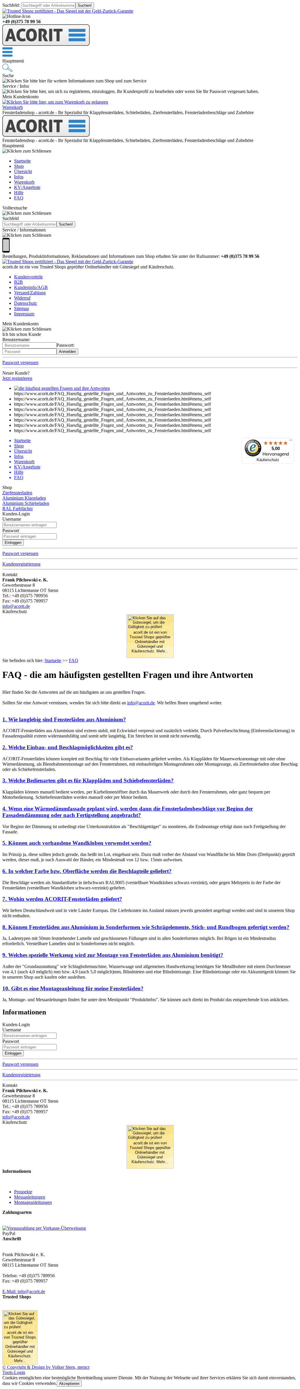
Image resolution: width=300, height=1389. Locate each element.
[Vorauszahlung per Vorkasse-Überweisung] (44, 1228)
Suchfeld (10, 5)
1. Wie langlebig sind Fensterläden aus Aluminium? (64, 719)
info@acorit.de (16, 606)
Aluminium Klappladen (24, 497)
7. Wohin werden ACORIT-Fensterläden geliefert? (62, 899)
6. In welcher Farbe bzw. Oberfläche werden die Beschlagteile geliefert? (87, 871)
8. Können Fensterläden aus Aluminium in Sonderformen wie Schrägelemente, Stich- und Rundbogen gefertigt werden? (145, 927)
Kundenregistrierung (21, 563)
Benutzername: (16, 339)
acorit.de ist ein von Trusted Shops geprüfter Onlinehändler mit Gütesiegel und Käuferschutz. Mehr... (150, 641)
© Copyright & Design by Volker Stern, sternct (45, 1367)
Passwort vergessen (20, 553)
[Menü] (290, 441)
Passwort (10, 530)
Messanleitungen (29, 1197)
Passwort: (65, 345)
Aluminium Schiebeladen (25, 503)
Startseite (53, 660)
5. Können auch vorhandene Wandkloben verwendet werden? (76, 843)
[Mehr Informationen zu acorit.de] (67, 11)
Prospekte (23, 1191)
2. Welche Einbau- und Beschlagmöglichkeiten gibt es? (67, 747)
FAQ (73, 660)
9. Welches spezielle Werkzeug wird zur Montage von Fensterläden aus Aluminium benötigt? (112, 955)
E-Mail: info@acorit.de (23, 1291)
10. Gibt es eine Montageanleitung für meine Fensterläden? (73, 988)
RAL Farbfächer (17, 508)
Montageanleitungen (33, 1202)
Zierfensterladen (17, 492)
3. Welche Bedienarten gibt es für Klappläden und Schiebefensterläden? (88, 780)
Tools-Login (13, 1372)
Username (11, 519)
